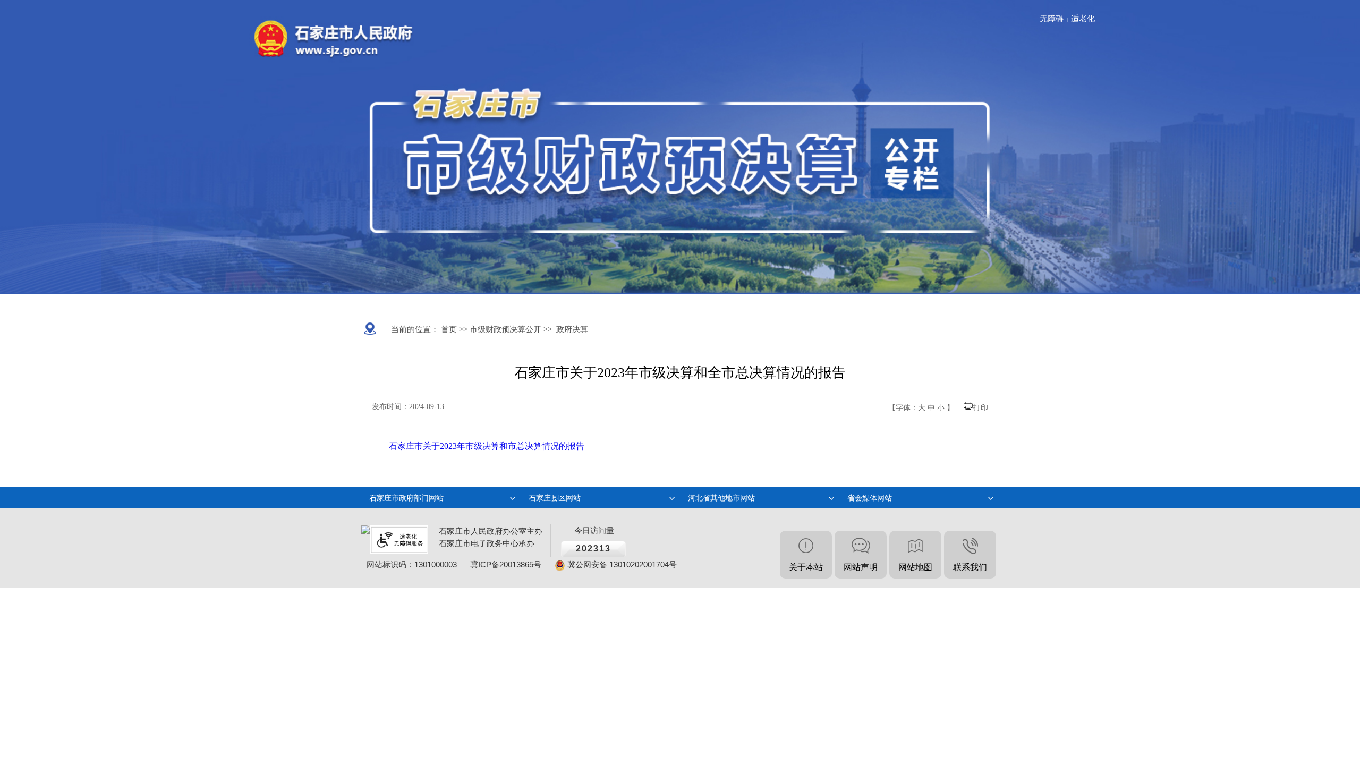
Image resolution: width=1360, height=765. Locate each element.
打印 (980, 408)
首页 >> (453, 329)
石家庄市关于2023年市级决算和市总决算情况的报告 (486, 445)
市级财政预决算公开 (504, 329)
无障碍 (1052, 18)
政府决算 (572, 329)
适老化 (1083, 18)
